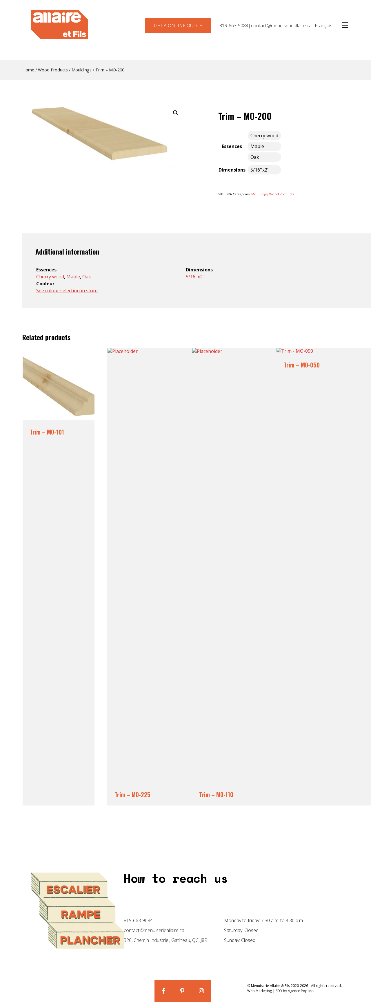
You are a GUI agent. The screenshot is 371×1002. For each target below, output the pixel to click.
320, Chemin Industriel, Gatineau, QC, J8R (165, 940)
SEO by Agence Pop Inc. (295, 990)
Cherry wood (50, 276)
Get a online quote (178, 25)
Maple (73, 276)
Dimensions (232, 170)
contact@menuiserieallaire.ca (281, 25)
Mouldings (82, 70)
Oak (86, 276)
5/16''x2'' (195, 276)
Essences (232, 146)
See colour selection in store (67, 290)
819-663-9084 (233, 25)
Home (28, 70)
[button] (175, 113)
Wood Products (53, 70)
